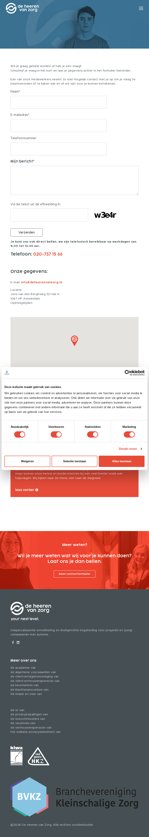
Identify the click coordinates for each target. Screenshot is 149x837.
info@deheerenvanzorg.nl (41, 282)
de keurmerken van (24, 685)
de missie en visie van (26, 694)
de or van (17, 710)
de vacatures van (22, 723)
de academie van (23, 667)
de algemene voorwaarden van (33, 672)
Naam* (15, 91)
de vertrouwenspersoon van (31, 727)
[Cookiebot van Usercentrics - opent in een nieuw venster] (128, 373)
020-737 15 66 (47, 254)
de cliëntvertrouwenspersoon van (35, 681)
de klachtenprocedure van (29, 689)
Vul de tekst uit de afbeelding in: (35, 204)
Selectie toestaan (74, 461)
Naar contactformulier (74, 574)
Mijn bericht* (22, 161)
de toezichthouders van (27, 718)
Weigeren (27, 461)
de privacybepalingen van (29, 714)
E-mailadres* (19, 114)
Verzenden (26, 232)
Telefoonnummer (23, 138)
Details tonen (128, 448)
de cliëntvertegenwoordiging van (34, 676)
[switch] (56, 434)
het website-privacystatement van (35, 731)
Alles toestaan (121, 461)
